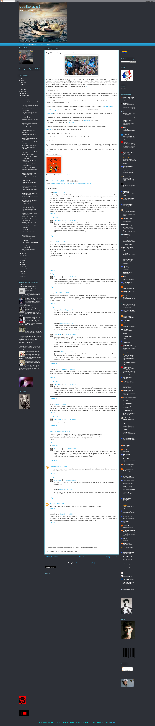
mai (23, 260)
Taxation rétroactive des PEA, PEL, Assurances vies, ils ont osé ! (30, 337)
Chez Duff (125, 266)
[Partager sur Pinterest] (77, 181)
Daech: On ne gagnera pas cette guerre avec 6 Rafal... (29, 173)
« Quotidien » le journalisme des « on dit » (129, 406)
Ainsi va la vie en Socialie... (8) (29, 216)
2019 (22, 80)
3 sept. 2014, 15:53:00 (68, 369)
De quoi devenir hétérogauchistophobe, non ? (29, 235)
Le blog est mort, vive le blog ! (128, 507)
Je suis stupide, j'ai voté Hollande (128, 504)
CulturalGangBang (127, 576)
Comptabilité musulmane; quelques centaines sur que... (30, 120)
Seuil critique (126, 445)
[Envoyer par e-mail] (71, 181)
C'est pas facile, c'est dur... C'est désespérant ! (29, 161)
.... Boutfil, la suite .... (128, 381)
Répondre (52, 213)
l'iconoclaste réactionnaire (129, 397)
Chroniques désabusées (128, 480)
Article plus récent (52, 557)
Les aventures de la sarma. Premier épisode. (128, 472)
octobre (24, 97)
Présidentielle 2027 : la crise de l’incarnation (129, 255)
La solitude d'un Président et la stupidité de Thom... (29, 223)
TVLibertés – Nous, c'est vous (129, 118)
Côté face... (125, 423)
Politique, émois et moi (128, 277)
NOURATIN (53, 431)
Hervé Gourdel (25, 132)
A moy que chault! (127, 272)
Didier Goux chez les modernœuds (128, 391)
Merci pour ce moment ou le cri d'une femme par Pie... (29, 210)
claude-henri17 (54, 504)
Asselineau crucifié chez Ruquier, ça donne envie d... (30, 151)
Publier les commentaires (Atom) (85, 563)
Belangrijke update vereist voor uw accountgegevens (128, 278)
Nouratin (125, 341)
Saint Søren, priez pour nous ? (129, 513)
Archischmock (126, 543)
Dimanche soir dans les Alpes (128, 200)
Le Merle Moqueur (127, 526)
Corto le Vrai (57, 220)
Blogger (113, 722)
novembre (24, 95)
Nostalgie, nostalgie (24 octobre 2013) (128, 206)
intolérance (54, 183)
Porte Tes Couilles (127, 486)
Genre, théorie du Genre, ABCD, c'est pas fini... (29, 250)
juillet (23, 255)
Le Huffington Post (127, 410)
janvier (23, 269)
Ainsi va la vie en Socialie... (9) (29, 154)
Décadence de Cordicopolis (126, 191)
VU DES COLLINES (128, 287)
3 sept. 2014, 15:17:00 (62, 293)
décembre (24, 93)
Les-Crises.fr (126, 135)
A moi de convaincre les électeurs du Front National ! (29, 113)
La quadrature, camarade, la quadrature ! (129, 393)
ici (86, 86)
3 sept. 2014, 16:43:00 (63, 431)
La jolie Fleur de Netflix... (28, 204)
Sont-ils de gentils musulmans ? (29, 130)
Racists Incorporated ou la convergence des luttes (128, 482)
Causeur (125, 112)
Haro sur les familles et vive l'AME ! (30, 102)
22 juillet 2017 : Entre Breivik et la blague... (128, 494)
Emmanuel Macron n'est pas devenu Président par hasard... (33, 299)
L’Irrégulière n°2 (126, 378)
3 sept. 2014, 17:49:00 (70, 419)
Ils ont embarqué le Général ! (26, 344)
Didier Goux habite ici (128, 291)
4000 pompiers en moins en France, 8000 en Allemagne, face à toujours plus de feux (129, 130)
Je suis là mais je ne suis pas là (129, 299)
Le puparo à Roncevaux (128, 338)
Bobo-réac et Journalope (128, 518)
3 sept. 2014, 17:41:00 (70, 277)
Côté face (123, 88)
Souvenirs (48, 44)
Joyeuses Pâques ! (127, 387)
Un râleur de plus (127, 386)
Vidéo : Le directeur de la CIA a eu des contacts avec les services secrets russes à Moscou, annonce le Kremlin (129, 106)
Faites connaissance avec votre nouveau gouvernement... (32, 352)
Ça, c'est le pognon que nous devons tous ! (128, 582)
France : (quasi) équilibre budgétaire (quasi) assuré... (128, 180)
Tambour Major (127, 316)
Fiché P (124, 522)
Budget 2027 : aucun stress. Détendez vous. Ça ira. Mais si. (129, 187)
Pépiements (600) (127, 154)
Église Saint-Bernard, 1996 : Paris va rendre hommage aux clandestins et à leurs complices (129, 161)
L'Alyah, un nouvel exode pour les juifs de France (29, 190)
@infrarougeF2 (108, 106)
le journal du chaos (127, 345)
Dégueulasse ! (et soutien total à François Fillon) (32, 289)
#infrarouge (53, 110)
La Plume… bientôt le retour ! (129, 419)
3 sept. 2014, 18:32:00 (66, 351)
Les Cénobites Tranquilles (129, 362)
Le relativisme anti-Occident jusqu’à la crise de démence (129, 488)
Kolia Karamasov (127, 539)
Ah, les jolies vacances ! (128, 527)
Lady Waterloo (126, 450)
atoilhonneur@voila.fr (65, 175)
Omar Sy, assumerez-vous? (128, 477)
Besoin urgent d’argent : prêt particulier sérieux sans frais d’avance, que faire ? (129, 306)
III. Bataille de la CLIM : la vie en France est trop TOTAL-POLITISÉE (129, 243)
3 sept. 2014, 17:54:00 (70, 449)
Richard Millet (126, 459)
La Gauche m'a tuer (128, 303)
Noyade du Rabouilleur (128, 322)
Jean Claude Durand (127, 544)
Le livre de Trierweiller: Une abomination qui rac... (28, 232)
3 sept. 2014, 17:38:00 (61, 466)
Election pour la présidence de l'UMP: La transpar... (28, 148)
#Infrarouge (49, 113)
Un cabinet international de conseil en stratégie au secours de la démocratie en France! (129, 213)
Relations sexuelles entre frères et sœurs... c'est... (29, 123)
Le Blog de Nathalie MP (129, 240)
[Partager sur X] (74, 181)
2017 (22, 85)
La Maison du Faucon (128, 198)
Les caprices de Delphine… (129, 466)
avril (23, 262)
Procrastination (126, 455)
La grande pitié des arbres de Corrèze (129, 460)
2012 (22, 274)
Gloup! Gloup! (126, 168)
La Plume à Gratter (128, 418)
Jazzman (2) (125, 446)
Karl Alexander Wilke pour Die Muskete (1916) (129, 220)
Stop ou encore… (127, 364)
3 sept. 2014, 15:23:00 (66, 310)
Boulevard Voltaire (127, 158)
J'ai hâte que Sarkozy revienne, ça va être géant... (29, 186)
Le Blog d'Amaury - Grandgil (128, 404)
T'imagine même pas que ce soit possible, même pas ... (29, 135)
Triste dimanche (23, 284)
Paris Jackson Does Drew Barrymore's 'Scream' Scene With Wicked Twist (129, 413)
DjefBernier (126, 521)
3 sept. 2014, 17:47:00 (70, 384)
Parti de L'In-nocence (128, 579)
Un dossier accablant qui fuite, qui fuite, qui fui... (29, 138)
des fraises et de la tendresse (127, 296)
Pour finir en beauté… (127, 553)
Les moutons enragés (128, 259)
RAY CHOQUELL (127, 556)
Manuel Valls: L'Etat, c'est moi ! (29, 176)
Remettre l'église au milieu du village (128, 177)
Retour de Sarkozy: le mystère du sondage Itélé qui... (29, 246)
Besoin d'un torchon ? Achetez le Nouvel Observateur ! (29, 193)
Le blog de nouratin (128, 547)
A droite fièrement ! (128, 171)
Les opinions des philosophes (127, 498)
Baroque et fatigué (127, 511)
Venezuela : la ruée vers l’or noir (129, 249)
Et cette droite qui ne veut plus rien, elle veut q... (30, 142)
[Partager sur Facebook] (75, 181)
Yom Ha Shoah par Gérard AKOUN (128, 332)
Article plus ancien (111, 557)
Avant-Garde (126, 570)
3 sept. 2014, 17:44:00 (70, 334)
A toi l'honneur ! (29, 6)
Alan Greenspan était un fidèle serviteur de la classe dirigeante (129, 137)
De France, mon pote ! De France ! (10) (128, 194)
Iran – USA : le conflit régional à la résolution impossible (128, 262)
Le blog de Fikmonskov (128, 438)
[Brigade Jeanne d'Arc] (128, 591)
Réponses (55, 217)
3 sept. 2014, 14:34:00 (59, 242)
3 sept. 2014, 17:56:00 (70, 480)
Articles (125, 667)
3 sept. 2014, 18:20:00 (65, 489)
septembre (24, 100)
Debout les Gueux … (127, 284)
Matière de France (127, 336)
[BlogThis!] (72, 181)
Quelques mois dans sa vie (128, 326)
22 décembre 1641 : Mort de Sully (129, 99)
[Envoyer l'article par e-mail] (68, 181)
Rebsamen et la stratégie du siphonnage (28, 239)
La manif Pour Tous (63, 183)
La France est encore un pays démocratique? (129, 268)
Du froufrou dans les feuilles (128, 469)
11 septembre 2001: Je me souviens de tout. (30, 197)
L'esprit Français (127, 432)
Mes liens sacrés (75, 183)
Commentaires (126, 670)
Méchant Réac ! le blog (128, 97)
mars (23, 264)
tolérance (89, 183)
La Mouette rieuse (127, 282)
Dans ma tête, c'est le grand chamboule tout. (31, 308)
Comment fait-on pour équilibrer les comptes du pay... (30, 164)
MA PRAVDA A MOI (128, 218)
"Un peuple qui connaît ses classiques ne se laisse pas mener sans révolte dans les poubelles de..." (129, 427)
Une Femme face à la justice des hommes (129, 399)
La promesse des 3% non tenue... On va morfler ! (29, 183)
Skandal (52, 466)
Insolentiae (125, 224)
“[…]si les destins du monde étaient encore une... (129, 434)
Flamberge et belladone (128, 310)
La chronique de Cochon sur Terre (129, 530)
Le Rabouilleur (126, 320)
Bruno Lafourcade (127, 377)
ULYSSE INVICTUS (128, 492)
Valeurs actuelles (127, 367)
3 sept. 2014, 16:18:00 (60, 404)
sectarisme (83, 183)
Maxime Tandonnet (127, 204)
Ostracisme (125, 325)
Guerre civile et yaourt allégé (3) (128, 152)
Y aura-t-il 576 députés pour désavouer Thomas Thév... (28, 206)
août (23, 253)
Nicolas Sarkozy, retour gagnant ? (29, 145)
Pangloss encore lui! (128, 166)
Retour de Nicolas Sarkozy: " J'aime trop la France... (30, 157)
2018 (22, 82)
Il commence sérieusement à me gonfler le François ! (32, 318)
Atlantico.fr (126, 103)
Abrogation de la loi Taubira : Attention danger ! (28, 109)
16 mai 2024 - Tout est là (128, 317)
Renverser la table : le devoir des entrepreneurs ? (129, 113)
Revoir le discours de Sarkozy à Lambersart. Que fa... (29, 127)
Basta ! (124, 127)
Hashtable (125, 184)
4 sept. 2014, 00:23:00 (66, 514)
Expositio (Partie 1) (127, 500)
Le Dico (41, 44)
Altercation (125, 540)
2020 (22, 78)
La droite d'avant (127, 476)
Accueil (22, 44)
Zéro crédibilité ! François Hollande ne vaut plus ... (30, 226)
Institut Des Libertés (128, 247)
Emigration (125, 549)
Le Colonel (125, 253)
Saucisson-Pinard (127, 210)
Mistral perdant (25, 229)
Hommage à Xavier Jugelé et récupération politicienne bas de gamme (32, 362)
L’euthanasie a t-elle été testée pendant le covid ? (128, 172)
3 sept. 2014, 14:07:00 (59, 192)
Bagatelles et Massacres (128, 552)
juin (23, 258)
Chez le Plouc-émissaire (128, 464)
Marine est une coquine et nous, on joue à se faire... (29, 213)
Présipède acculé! (127, 342)
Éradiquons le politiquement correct (128, 235)
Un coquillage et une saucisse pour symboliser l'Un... (29, 179)
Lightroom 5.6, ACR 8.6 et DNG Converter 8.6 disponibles (129, 559)
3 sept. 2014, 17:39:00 (70, 220)
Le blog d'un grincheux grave (128, 353)
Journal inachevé (126, 292)
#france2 (49, 129)
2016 (22, 87)
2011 (22, 276)
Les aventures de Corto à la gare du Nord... (33, 327)
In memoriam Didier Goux (128, 288)
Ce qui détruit (126, 451)
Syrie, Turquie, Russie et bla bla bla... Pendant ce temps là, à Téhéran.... (129, 534)
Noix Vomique (126, 454)
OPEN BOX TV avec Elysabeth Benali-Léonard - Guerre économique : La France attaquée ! (129, 122)
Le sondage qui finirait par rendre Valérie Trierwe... (29, 116)
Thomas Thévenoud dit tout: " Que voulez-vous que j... (30, 219)
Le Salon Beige (126, 564)
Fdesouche (125, 142)
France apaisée (126, 273)
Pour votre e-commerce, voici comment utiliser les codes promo (129, 348)
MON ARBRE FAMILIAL (129, 383)
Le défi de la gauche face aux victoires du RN (129, 312)
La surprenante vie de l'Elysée (28, 167)
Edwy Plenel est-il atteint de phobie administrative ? (30, 106)
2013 (22, 271)
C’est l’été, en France (127, 237)
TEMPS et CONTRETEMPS (127, 330)
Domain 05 (125, 573)
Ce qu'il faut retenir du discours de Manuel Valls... (29, 170)
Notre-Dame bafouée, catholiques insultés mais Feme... (29, 200)
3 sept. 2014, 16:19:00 (66, 323)
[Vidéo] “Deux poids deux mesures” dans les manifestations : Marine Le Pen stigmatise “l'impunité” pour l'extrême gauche (129, 371)
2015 (22, 89)
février (23, 266)
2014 (22, 91)
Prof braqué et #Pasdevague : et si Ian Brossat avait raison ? (129, 441)
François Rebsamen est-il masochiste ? (30, 243)
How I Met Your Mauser (129, 517)
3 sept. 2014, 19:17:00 (65, 504)
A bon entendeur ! (31, 44)
